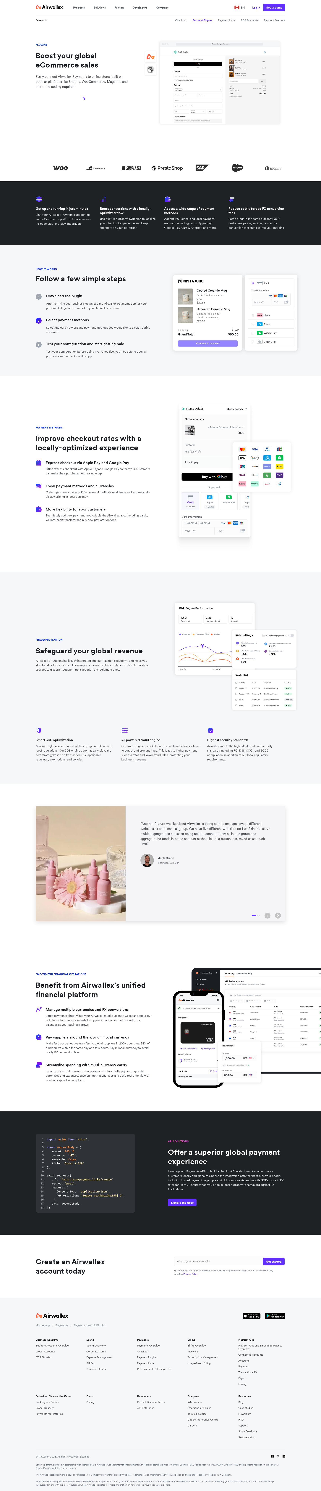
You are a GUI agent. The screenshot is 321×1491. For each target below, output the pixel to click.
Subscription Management (203, 1357)
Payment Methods (274, 20)
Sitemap (84, 1456)
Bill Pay (90, 1363)
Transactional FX (247, 1372)
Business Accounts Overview (52, 1345)
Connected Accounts (250, 1354)
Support (243, 1425)
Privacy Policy (190, 1273)
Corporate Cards (96, 1351)
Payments (42, 20)
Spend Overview (96, 1345)
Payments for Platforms (49, 1413)
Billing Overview (197, 1345)
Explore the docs (182, 1202)
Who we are (195, 1402)
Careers (192, 1425)
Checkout (181, 20)
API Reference (145, 1408)
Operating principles (199, 1408)
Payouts (242, 1378)
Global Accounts (45, 1351)
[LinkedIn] (284, 1457)
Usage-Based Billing (199, 1363)
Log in (256, 7)
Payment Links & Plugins (89, 1325)
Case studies (245, 1408)
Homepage (43, 1325)
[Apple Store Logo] (252, 1316)
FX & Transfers (44, 1357)
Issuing (242, 1384)
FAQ (241, 1419)
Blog (241, 1402)
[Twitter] (278, 1457)
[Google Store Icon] (275, 1316)
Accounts (243, 1360)
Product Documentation (151, 1402)
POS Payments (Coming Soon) (154, 1369)
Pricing (119, 7)
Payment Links (226, 20)
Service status (246, 1437)
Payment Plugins (202, 20)
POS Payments (249, 20)
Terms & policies (197, 1413)
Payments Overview (148, 1345)
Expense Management (99, 1357)
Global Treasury (45, 1408)
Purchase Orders (96, 1369)
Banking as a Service (47, 1402)
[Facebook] (272, 1457)
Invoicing (193, 1351)
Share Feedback (247, 1431)
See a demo (274, 7)
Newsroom (244, 1413)
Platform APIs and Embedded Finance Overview (260, 1347)
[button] (267, 916)
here (168, 1484)
